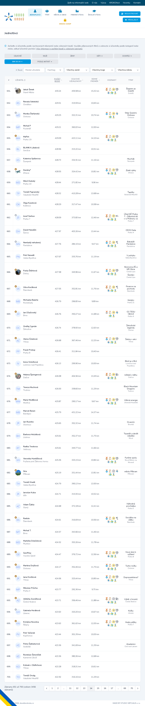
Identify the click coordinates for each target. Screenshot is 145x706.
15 (98, 688)
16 (105, 688)
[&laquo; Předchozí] (46, 688)
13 (84, 688)
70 (132, 688)
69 (125, 688)
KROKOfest (114, 2)
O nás (94, 2)
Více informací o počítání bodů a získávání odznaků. (59, 48)
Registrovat (131, 14)
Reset (20, 70)
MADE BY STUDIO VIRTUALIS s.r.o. (126, 703)
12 (77, 688)
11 (70, 688)
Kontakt (137, 2)
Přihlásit (133, 20)
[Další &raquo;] (137, 688)
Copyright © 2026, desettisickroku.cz (19, 703)
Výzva (103, 2)
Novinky (126, 2)
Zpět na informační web (78, 2)
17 (112, 688)
